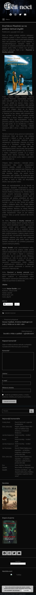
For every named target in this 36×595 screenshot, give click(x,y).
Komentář (6, 351)
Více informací (16, 590)
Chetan (13, 594)
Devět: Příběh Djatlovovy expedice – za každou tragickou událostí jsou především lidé (23, 451)
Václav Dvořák (12, 289)
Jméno (5, 373)
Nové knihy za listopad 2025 (24, 467)
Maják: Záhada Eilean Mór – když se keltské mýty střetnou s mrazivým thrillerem (24, 430)
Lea (22, 32)
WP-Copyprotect (20, 594)
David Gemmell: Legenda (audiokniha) (23, 423)
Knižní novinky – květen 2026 (22, 436)
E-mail (5, 380)
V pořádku (26, 590)
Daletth (4, 467)
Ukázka (4, 285)
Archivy (18, 561)
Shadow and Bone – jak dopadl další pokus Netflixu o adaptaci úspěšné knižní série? (24, 473)
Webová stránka (8, 388)
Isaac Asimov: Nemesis (23, 465)
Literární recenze (10, 313)
